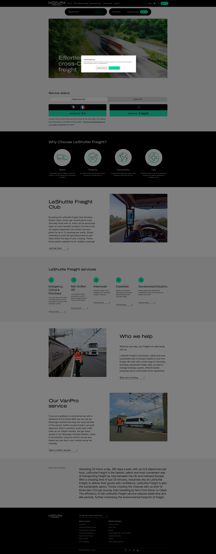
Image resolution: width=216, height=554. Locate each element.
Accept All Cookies (114, 68)
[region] (108, 63)
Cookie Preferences (102, 67)
